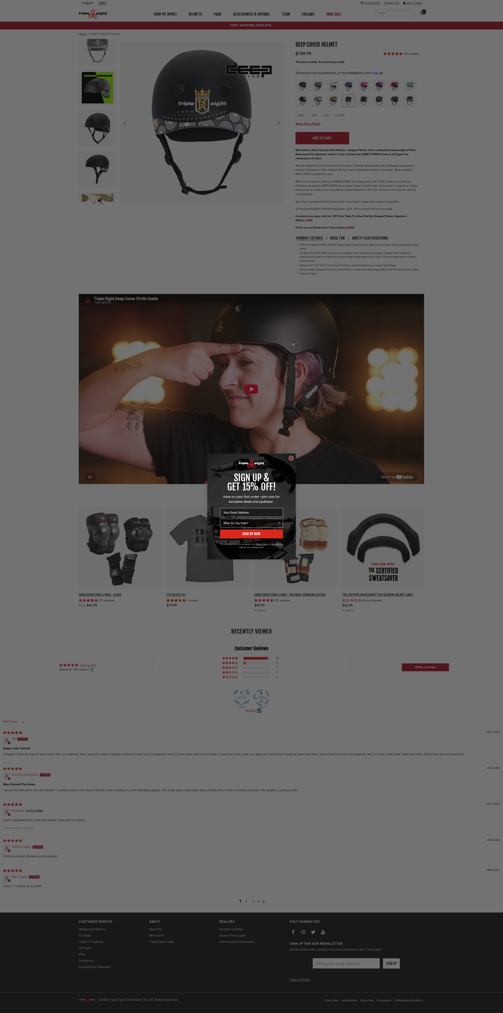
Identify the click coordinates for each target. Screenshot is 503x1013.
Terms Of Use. (277, 544)
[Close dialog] (291, 458)
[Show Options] (279, 523)
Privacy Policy (261, 544)
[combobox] (250, 523)
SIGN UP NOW (251, 534)
